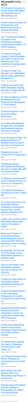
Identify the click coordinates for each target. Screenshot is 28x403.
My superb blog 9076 (7, 2)
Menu (23, 2)
